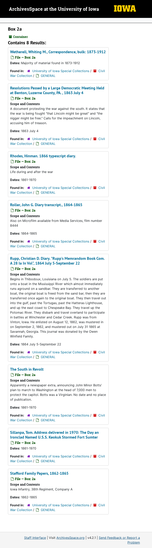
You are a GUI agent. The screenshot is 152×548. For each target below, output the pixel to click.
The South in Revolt (27, 369)
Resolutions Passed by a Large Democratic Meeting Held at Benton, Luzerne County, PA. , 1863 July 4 (57, 90)
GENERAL (48, 76)
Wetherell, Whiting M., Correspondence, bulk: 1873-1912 (58, 51)
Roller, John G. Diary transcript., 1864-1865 (46, 204)
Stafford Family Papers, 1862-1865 (39, 473)
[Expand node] (148, 20)
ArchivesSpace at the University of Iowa (54, 9)
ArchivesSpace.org (70, 538)
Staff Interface (35, 538)
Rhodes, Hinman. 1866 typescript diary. (43, 156)
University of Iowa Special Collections (60, 71)
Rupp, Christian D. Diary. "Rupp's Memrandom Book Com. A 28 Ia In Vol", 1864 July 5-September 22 (57, 261)
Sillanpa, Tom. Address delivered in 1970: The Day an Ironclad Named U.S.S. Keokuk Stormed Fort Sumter (54, 435)
